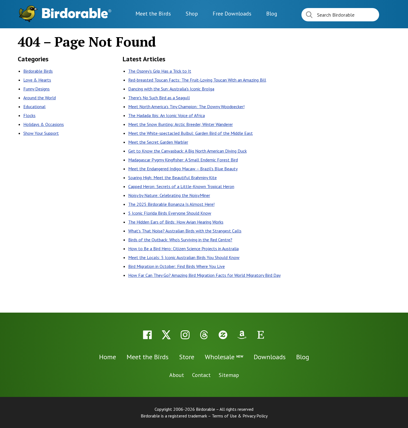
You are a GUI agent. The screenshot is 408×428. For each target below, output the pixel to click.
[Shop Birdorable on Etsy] (260, 334)
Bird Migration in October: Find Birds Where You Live (176, 266)
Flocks (29, 115)
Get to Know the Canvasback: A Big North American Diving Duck (187, 151)
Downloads (232, 13)
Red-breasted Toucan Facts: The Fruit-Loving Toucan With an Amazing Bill (197, 80)
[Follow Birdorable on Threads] (204, 334)
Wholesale (224, 357)
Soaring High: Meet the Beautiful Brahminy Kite (172, 177)
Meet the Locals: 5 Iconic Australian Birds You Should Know (184, 257)
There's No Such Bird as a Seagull (159, 97)
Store (186, 357)
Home (107, 357)
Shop (192, 13)
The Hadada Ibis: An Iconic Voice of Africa (166, 115)
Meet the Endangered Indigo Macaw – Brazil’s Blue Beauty (183, 168)
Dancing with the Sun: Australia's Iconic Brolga (171, 89)
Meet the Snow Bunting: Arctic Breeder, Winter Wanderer (180, 124)
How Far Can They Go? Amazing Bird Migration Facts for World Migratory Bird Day (204, 275)
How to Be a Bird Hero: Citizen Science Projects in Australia (183, 248)
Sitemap (229, 375)
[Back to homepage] (76, 13)
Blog (271, 13)
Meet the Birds (153, 13)
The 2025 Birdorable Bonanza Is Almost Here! (171, 204)
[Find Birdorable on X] (166, 334)
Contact (201, 375)
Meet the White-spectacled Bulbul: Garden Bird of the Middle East (190, 133)
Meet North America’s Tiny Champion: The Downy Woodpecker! (186, 106)
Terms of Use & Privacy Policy (240, 416)
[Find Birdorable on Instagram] (185, 334)
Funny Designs (36, 89)
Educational (34, 106)
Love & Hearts (37, 80)
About (176, 375)
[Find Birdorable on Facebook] (147, 334)
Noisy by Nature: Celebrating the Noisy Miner (169, 195)
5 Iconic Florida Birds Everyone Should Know (169, 213)
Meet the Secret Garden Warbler (158, 142)
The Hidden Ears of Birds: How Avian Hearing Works (175, 222)
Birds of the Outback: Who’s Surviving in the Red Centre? (180, 239)
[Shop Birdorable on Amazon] (241, 334)
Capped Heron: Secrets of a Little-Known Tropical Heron (181, 186)
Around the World (39, 97)
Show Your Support (41, 133)
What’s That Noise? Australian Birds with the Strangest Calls (184, 231)
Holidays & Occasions (43, 124)
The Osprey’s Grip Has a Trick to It (159, 71)
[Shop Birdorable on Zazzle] (222, 334)
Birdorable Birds (38, 71)
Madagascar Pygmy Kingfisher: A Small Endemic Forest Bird (183, 160)
